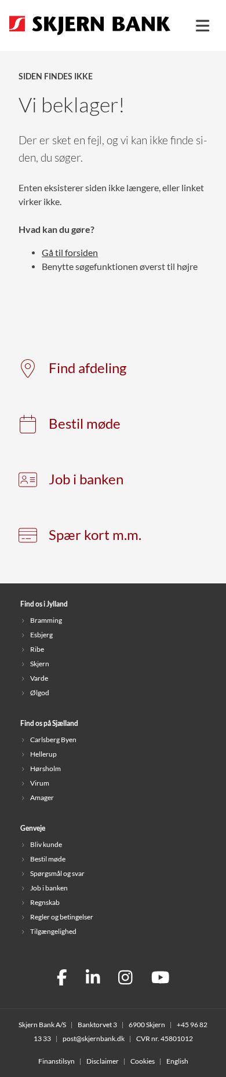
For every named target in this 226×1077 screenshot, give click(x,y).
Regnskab (45, 902)
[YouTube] (160, 978)
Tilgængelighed (53, 931)
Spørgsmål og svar (57, 873)
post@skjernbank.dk (94, 1038)
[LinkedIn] (93, 978)
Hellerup (43, 754)
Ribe (37, 649)
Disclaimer (102, 1061)
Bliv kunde (46, 844)
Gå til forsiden (70, 252)
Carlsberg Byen (53, 739)
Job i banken (86, 479)
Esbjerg (41, 634)
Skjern (39, 663)
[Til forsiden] (89, 36)
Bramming (46, 620)
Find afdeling (87, 368)
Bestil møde (85, 424)
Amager (42, 797)
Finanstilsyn (56, 1061)
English (177, 1061)
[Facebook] (62, 978)
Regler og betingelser (61, 917)
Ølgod (39, 692)
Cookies (142, 1061)
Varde (39, 678)
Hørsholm (45, 768)
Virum (39, 783)
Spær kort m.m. (95, 535)
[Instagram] (125, 978)
